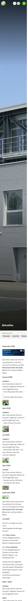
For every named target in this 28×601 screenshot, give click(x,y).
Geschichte (15, 336)
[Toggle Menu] (24, 3)
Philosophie (6, 336)
